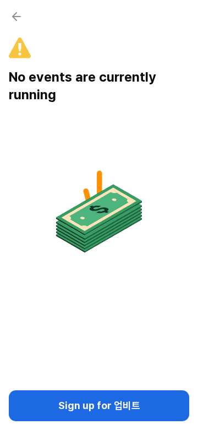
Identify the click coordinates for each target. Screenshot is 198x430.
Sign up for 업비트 (99, 405)
